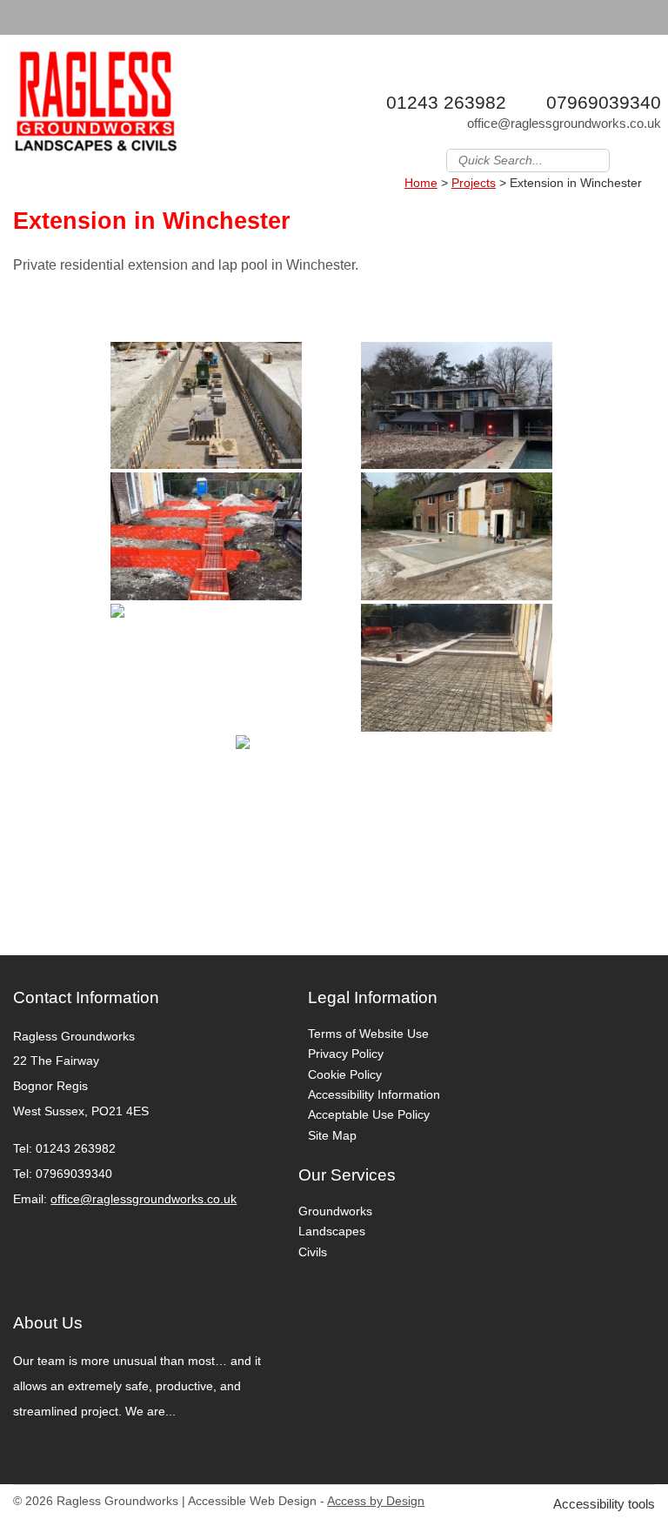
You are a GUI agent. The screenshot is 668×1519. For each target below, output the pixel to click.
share (21, 929)
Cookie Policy (345, 1074)
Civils (312, 1252)
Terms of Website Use (368, 1034)
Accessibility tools (604, 1503)
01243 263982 (446, 102)
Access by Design (375, 1501)
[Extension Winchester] (206, 406)
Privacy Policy (346, 1054)
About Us (48, 1323)
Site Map (332, 1135)
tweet (43, 929)
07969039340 (603, 102)
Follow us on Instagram (649, 159)
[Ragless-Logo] (94, 103)
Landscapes (331, 1231)
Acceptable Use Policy (369, 1114)
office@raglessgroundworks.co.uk (564, 123)
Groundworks (335, 1211)
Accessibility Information (374, 1094)
